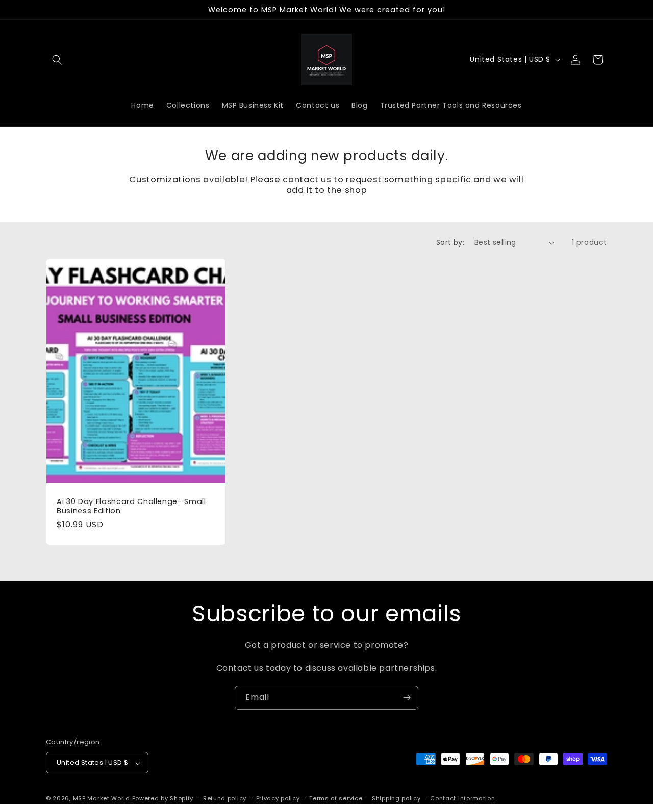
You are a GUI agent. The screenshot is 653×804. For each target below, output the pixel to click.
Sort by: (450, 242)
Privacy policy (278, 798)
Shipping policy (396, 798)
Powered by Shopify (163, 799)
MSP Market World (101, 799)
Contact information (462, 798)
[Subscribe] (406, 698)
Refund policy (224, 798)
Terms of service (335, 798)
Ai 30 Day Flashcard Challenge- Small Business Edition (131, 506)
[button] (57, 59)
